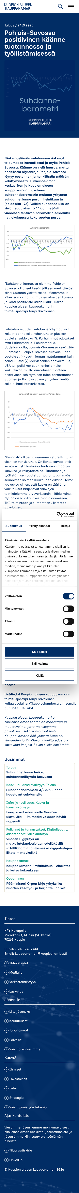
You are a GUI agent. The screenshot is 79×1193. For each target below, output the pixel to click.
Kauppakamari (17, 861)
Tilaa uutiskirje (20, 1150)
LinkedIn (15, 1160)
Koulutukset (18, 1021)
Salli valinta (39, 663)
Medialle (15, 972)
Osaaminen (15, 878)
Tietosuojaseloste (17, 1177)
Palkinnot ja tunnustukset (25, 829)
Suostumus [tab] (13, 526)
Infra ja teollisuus (20, 802)
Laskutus (16, 991)
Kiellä (40, 675)
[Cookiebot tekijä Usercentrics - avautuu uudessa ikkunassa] (56, 514)
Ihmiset (15, 1069)
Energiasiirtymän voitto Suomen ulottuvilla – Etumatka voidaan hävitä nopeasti (36, 816)
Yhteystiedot (18, 963)
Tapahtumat (18, 1030)
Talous (9, 25)
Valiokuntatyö (37, 834)
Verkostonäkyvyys (22, 982)
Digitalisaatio (57, 829)
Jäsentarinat (16, 834)
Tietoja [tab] (65, 526)
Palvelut (15, 1040)
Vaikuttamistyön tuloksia (28, 1107)
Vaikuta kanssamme (24, 1049)
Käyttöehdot (13, 1184)
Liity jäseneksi (20, 1012)
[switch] (68, 608)
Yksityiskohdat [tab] (39, 526)
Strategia (16, 1098)
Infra (13, 1088)
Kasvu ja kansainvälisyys (25, 785)
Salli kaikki (39, 651)
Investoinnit (18, 1079)
